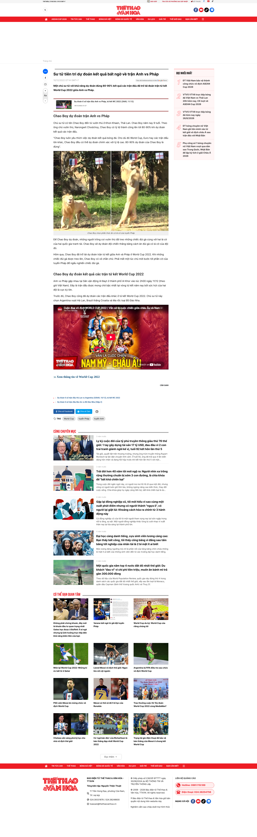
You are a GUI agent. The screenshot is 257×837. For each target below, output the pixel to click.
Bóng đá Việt (105, 19)
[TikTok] (213, 1)
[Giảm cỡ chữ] (45, 101)
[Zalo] (212, 10)
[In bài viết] (45, 84)
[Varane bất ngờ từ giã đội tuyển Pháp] (111, 609)
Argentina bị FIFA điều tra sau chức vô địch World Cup (151, 669)
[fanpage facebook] (196, 10)
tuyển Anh (99, 418)
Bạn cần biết (192, 19)
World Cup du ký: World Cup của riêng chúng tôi (149, 625)
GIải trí (162, 19)
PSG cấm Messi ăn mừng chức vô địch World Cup (69, 704)
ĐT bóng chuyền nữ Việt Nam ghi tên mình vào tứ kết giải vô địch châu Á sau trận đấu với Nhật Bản (197, 131)
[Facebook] (203, 1)
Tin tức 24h (76, 19)
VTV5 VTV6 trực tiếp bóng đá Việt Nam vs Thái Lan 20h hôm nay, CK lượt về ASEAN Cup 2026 (197, 99)
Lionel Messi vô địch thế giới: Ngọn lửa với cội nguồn (111, 669)
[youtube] (201, 10)
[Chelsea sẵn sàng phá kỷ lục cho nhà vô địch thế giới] (70, 724)
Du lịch (151, 19)
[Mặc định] (45, 96)
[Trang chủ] (46, 19)
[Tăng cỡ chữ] (45, 91)
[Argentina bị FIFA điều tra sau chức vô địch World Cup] (151, 654)
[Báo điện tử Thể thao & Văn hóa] (129, 10)
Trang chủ (47, 61)
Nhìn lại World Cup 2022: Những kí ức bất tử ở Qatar (70, 669)
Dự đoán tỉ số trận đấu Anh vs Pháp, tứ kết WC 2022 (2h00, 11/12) (104, 101)
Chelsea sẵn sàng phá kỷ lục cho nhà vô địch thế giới (69, 739)
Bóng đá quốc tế (123, 19)
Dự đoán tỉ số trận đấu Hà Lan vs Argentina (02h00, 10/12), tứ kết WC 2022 (88, 398)
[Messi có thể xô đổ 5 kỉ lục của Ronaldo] (111, 689)
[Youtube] (208, 1)
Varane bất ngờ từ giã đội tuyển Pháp (109, 625)
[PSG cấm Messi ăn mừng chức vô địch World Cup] (70, 689)
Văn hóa (140, 19)
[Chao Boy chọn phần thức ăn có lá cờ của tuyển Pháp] (111, 191)
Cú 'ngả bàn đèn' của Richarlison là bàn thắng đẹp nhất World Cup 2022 (110, 741)
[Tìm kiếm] (45, 10)
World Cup (69, 418)
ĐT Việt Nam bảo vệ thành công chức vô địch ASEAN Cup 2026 (196, 83)
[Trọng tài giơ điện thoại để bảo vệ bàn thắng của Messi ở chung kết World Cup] (151, 724)
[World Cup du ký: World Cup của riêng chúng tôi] (151, 609)
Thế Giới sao (176, 19)
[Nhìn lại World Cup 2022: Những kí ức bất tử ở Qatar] (70, 654)
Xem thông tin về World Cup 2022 (78, 376)
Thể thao (90, 19)
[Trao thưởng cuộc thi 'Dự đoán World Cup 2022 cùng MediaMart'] (151, 689)
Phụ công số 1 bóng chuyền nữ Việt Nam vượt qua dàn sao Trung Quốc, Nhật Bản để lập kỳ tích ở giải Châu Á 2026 (197, 149)
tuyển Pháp (84, 418)
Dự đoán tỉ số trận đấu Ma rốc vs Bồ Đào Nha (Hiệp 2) (79, 402)
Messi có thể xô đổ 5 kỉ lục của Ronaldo (108, 704)
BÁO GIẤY (153, 1)
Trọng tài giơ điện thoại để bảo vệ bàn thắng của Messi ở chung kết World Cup (150, 741)
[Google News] (152, 81)
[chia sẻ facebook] (45, 77)
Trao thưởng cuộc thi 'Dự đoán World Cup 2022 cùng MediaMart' (150, 704)
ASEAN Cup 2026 (59, 19)
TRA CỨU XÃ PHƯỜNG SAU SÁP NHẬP (175, 1)
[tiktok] (206, 10)
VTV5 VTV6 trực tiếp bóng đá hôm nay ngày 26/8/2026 (197, 115)
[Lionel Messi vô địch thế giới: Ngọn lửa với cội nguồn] (111, 654)
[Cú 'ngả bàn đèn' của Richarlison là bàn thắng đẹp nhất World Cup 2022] (111, 724)
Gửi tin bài (197, 1)
